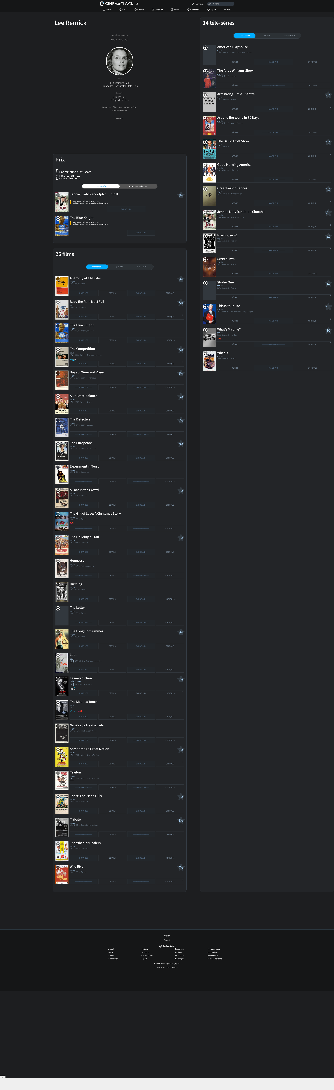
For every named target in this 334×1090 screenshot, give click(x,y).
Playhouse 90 (227, 235)
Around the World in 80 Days (238, 117)
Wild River (77, 866)
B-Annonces (194, 9)
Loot (73, 654)
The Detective (80, 419)
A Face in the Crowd (84, 490)
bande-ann (145, 692)
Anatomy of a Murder (85, 278)
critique (174, 292)
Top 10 (213, 9)
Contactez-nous (213, 949)
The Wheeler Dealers (85, 843)
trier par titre (97, 267)
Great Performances (232, 188)
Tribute (75, 819)
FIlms (124, 9)
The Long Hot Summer (86, 631)
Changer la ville (213, 952)
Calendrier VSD (147, 955)
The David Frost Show (233, 141)
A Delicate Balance (83, 396)
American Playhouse (232, 47)
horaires (83, 293)
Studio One (225, 282)
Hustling (76, 584)
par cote (119, 267)
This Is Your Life (228, 306)
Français (167, 940)
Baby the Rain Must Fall (87, 301)
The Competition (82, 349)
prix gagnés (101, 186)
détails (112, 293)
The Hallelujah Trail (84, 537)
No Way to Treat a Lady (87, 725)
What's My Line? (229, 329)
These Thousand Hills (86, 796)
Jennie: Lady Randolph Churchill (94, 194)
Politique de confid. (214, 959)
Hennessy (77, 560)
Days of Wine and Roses (87, 372)
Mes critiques (179, 959)
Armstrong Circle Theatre (236, 94)
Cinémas (140, 9)
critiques (170, 340)
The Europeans (81, 443)
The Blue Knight (82, 218)
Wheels (222, 353)
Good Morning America (234, 164)
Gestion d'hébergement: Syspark (167, 964)
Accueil (108, 9)
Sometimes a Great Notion (89, 749)
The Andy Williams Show (235, 70)
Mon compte (179, 949)
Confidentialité (169, 946)
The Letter (77, 607)
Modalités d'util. (213, 955)
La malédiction (81, 678)
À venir (176, 9)
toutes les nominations (138, 186)
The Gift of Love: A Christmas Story (95, 513)
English (167, 936)
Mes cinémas (179, 955)
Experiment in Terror (85, 466)
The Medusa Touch (84, 702)
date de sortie (142, 267)
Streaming (159, 9)
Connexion (199, 3)
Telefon (75, 772)
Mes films (178, 952)
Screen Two (226, 259)
